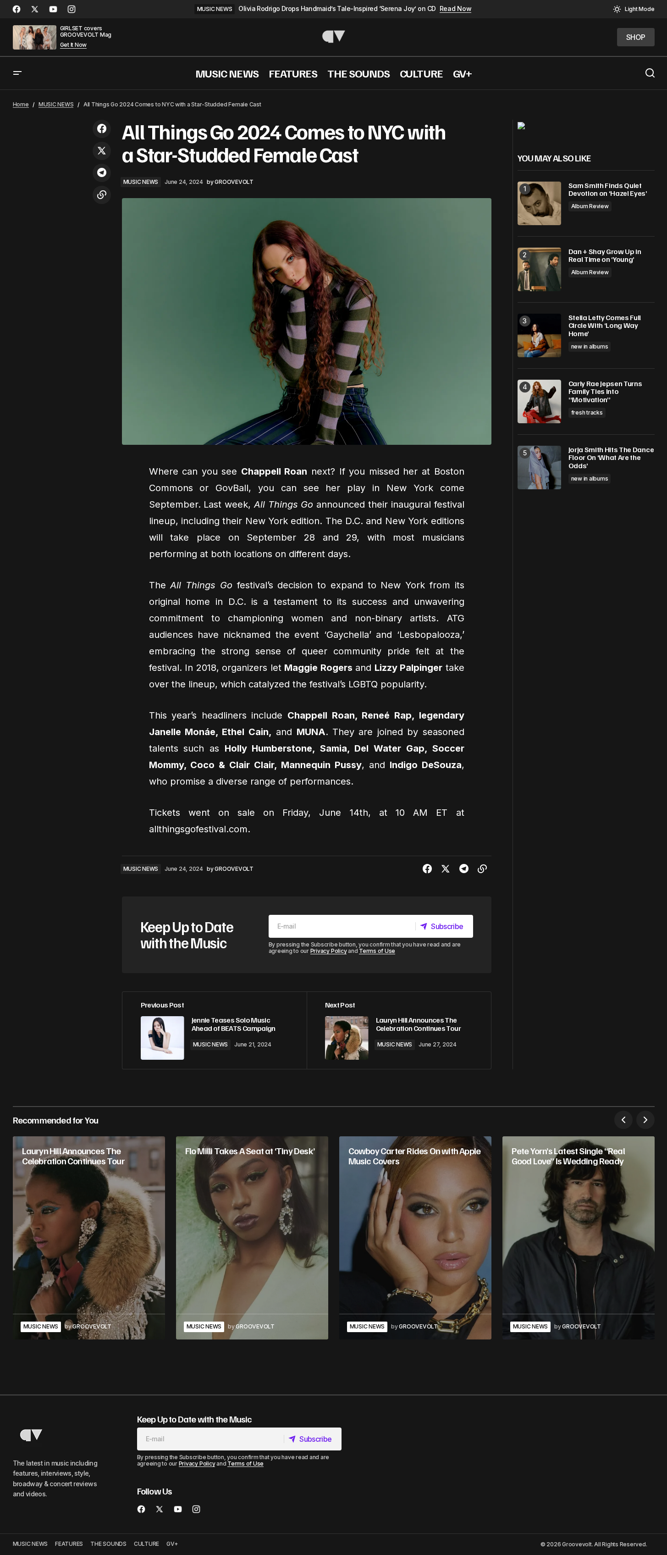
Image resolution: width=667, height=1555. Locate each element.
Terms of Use (377, 950)
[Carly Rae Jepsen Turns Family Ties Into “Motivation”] (539, 401)
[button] (634, 9)
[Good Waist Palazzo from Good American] (521, 125)
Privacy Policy (328, 950)
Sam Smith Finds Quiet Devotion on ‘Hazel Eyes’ (607, 190)
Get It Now (73, 45)
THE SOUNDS (108, 1543)
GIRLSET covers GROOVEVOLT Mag (86, 31)
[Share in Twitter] (102, 151)
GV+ (172, 1543)
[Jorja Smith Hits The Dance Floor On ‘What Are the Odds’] (539, 467)
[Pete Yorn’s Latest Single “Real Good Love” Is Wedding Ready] (578, 1237)
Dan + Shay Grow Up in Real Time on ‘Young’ (604, 256)
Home (21, 104)
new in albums (589, 346)
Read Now (456, 8)
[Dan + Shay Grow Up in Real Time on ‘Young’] (539, 269)
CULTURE (146, 1543)
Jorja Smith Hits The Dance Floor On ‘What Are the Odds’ (611, 458)
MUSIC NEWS (214, 9)
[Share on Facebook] (102, 129)
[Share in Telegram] (102, 173)
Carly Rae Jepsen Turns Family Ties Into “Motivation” (605, 392)
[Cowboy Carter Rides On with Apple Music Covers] (415, 1237)
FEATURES (69, 1543)
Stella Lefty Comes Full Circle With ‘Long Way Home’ (604, 326)
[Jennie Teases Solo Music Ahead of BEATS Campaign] (214, 1030)
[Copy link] (102, 195)
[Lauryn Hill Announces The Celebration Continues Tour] (399, 1030)
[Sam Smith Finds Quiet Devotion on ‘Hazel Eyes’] (539, 203)
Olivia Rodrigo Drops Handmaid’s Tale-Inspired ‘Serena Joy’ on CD (336, 8)
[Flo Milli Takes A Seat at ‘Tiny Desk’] (252, 1237)
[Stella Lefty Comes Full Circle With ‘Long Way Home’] (539, 335)
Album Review (590, 206)
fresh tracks (587, 412)
